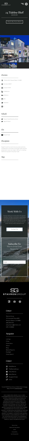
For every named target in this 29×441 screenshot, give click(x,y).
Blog (7, 348)
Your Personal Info (14, 434)
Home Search (10, 354)
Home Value (9, 343)
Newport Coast (7, 134)
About (8, 345)
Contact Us (14, 229)
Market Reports (10, 350)
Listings (8, 339)
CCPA (14, 429)
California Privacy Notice (14, 427)
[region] (14, 52)
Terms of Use (14, 425)
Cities (7, 341)
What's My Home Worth (14, 22)
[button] (1, 48)
